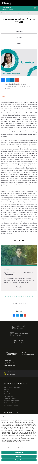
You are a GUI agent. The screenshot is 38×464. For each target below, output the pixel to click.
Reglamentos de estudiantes (12, 402)
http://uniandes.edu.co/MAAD (19, 342)
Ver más (19, 287)
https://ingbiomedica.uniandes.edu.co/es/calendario (19, 327)
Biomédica (18, 335)
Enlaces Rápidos (11, 412)
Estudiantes (19, 37)
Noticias (8, 13)
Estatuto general (8, 396)
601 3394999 (11, 374)
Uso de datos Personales (11, 405)
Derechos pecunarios (10, 391)
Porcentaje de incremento (11, 400)
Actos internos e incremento (12, 387)
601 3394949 (11, 372)
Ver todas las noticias (19, 304)
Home (3, 13)
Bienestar (6, 389)
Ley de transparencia (10, 398)
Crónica (19, 43)
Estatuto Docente (9, 394)
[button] (5, 296)
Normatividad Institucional (15, 383)
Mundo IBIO (19, 31)
